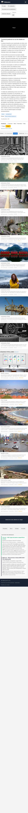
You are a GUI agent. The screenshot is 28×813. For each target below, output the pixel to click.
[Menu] (25, 2)
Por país (4, 6)
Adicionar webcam (6, 13)
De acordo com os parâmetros (8, 9)
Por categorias (11, 6)
